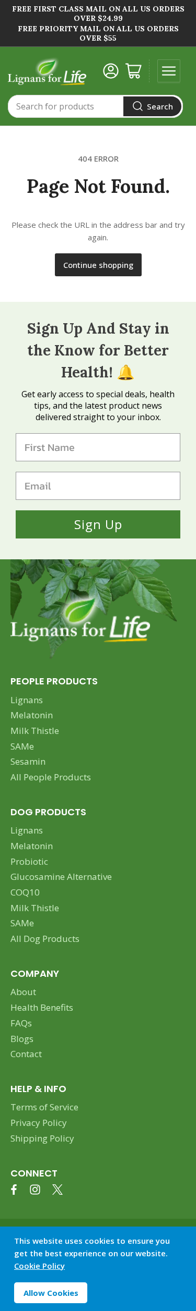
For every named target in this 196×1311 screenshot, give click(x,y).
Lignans (26, 700)
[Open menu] (168, 70)
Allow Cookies (51, 1293)
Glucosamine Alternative (61, 877)
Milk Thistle (34, 731)
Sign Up (98, 524)
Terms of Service (44, 1107)
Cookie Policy (39, 1265)
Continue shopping (98, 265)
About (23, 992)
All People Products (50, 777)
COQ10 (25, 892)
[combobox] (95, 106)
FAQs (21, 1023)
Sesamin (27, 761)
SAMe (22, 746)
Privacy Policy (38, 1123)
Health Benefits (41, 1007)
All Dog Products (44, 939)
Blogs (21, 1039)
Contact (26, 1054)
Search (160, 106)
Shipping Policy (42, 1138)
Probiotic (29, 861)
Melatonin (31, 715)
